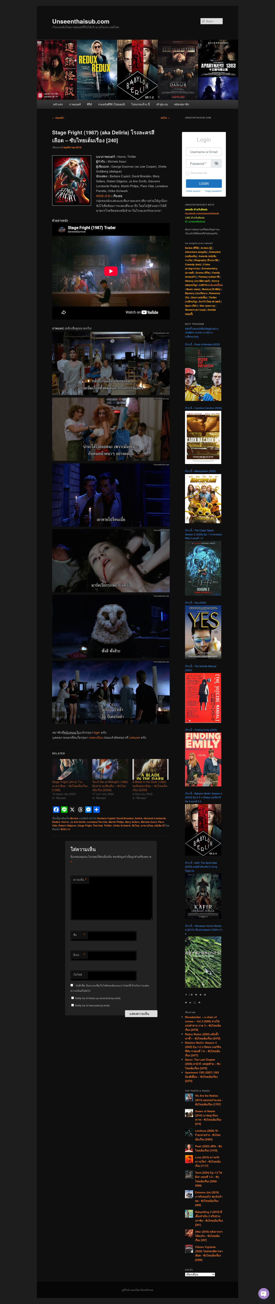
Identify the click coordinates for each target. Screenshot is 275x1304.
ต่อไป (165, 117)
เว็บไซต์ (77, 974)
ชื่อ (79, 935)
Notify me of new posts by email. (92, 1005)
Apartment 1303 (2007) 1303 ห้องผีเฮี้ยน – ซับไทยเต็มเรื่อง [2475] (202, 1076)
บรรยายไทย (147, 825)
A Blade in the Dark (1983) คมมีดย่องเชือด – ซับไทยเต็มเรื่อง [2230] (149, 786)
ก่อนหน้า (58, 117)
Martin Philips (116, 822)
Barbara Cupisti (106, 818)
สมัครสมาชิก (181, 104)
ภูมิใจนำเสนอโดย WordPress (137, 1290)
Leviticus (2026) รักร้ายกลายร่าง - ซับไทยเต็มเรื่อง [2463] (207, 1135)
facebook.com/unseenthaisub (202, 213)
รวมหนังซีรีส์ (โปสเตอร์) (111, 104)
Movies (74, 818)
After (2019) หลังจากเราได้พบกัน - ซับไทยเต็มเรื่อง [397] (209, 1236)
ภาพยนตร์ (75, 104)
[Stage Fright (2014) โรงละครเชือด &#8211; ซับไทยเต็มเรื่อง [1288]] (70, 769)
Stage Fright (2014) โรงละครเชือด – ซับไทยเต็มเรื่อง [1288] (70, 786)
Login (204, 183)
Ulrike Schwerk (122, 825)
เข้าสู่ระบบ (162, 104)
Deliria (138, 818)
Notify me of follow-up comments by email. (98, 998)
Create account (193, 190)
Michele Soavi (149, 822)
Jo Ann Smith (78, 822)
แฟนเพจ (134, 737)
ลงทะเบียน (95, 737)
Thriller (108, 825)
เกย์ (210, 285)
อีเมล (79, 955)
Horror (65, 822)
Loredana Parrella (97, 822)
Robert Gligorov (67, 825)
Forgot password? (213, 190)
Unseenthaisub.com (81, 21)
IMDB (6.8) (103, 196)
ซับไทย (135, 825)
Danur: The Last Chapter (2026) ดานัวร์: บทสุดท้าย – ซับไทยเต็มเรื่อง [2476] (202, 1064)
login (97, 732)
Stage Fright (85, 825)
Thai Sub (98, 825)
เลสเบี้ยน (217, 285)
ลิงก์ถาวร (65, 829)
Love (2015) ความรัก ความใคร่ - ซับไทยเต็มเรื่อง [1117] (208, 1161)
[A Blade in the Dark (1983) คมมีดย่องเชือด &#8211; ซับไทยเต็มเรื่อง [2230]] (150, 769)
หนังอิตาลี (159, 825)
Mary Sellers (132, 822)
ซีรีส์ (89, 104)
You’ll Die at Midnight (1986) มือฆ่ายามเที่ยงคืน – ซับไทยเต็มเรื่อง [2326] (110, 786)
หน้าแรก (58, 104)
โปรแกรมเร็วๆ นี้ (140, 104)
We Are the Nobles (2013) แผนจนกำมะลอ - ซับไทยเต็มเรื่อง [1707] (209, 1100)
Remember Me (199, 172)
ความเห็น (80, 879)
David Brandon (125, 818)
